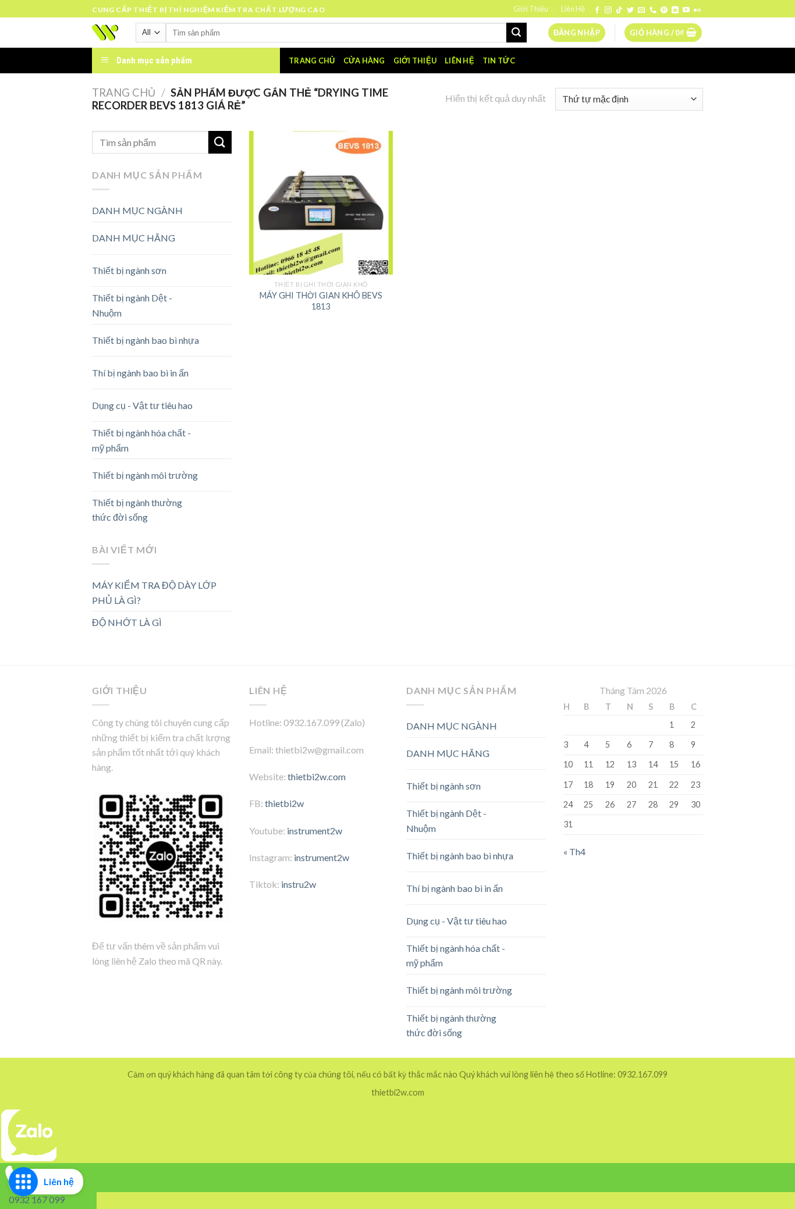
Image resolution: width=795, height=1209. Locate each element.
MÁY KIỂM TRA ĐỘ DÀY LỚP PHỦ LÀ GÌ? (154, 592)
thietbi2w (284, 803)
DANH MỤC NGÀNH (137, 210)
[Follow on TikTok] (619, 10)
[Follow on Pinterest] (664, 10)
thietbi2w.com (317, 776)
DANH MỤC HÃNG (133, 237)
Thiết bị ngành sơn (129, 270)
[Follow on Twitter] (630, 10)
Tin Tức (498, 60)
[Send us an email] (641, 10)
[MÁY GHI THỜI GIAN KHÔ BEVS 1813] (321, 203)
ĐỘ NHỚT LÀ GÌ (127, 622)
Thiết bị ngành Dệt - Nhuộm (132, 305)
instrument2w (314, 830)
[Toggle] (211, 233)
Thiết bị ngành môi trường (145, 475)
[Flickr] (697, 10)
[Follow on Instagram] (608, 10)
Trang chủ (312, 60)
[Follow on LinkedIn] (675, 10)
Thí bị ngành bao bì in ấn (140, 372)
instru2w (298, 884)
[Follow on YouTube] (686, 10)
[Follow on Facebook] (597, 10)
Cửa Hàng (364, 60)
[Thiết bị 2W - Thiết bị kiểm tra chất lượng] (105, 32)
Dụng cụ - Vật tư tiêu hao (142, 405)
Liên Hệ (573, 8)
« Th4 (574, 851)
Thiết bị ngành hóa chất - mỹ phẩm (141, 440)
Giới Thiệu (530, 8)
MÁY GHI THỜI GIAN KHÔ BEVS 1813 (321, 300)
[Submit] (516, 32)
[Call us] (653, 10)
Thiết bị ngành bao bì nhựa (145, 340)
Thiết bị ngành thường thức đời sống (137, 510)
